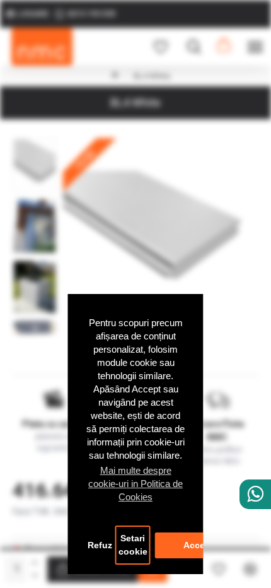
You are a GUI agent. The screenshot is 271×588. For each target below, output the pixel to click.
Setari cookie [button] (132, 545)
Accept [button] (198, 545)
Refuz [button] (100, 545)
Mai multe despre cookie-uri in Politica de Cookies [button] (135, 483)
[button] (34, 141)
